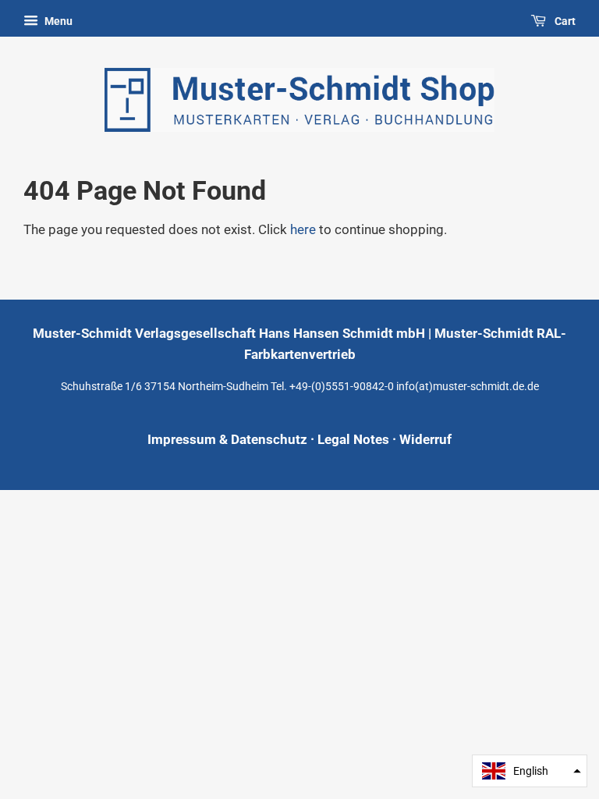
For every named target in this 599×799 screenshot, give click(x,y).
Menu (57, 21)
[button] (529, 771)
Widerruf (425, 439)
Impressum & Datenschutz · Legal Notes (268, 439)
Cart (564, 21)
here (303, 229)
